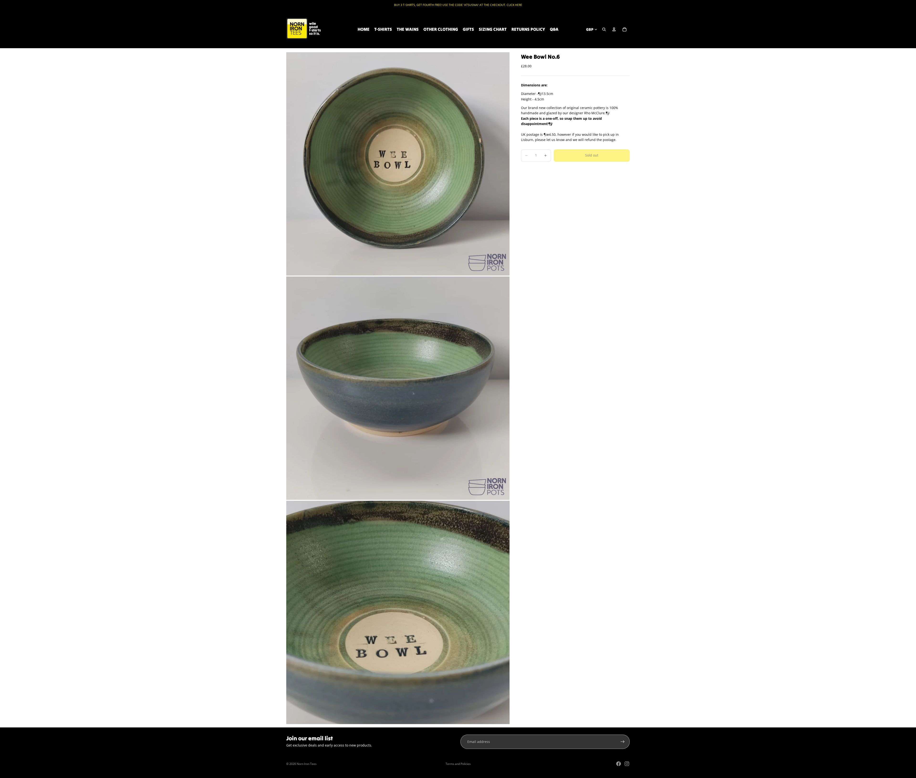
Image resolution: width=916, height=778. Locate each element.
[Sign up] (623, 742)
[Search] (604, 29)
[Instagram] (627, 764)
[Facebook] (618, 764)
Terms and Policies (458, 764)
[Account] (614, 29)
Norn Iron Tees (307, 764)
